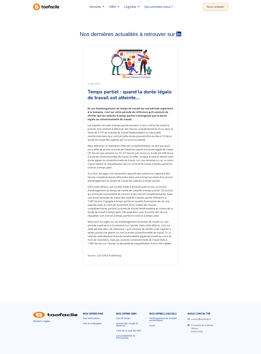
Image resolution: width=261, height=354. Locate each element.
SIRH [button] (113, 7)
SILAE (152, 325)
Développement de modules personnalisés (163, 319)
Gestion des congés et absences (127, 324)
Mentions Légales (41, 321)
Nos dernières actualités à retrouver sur (128, 34)
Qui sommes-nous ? (158, 7)
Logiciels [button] (130, 7)
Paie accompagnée (92, 323)
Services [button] (96, 7)
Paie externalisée (91, 318)
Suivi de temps (123, 318)
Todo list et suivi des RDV (128, 331)
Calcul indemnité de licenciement (125, 337)
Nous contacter (215, 6)
